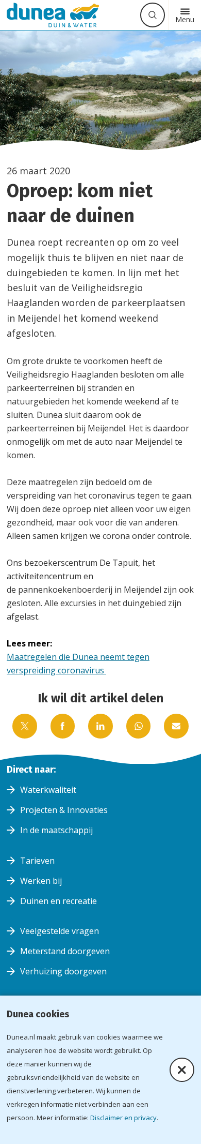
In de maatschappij (56, 830)
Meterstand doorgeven (65, 951)
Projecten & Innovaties (64, 810)
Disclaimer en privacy (123, 1117)
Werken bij (41, 880)
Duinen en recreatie (58, 901)
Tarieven (37, 860)
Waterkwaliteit (48, 789)
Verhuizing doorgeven (63, 971)
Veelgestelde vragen (59, 931)
